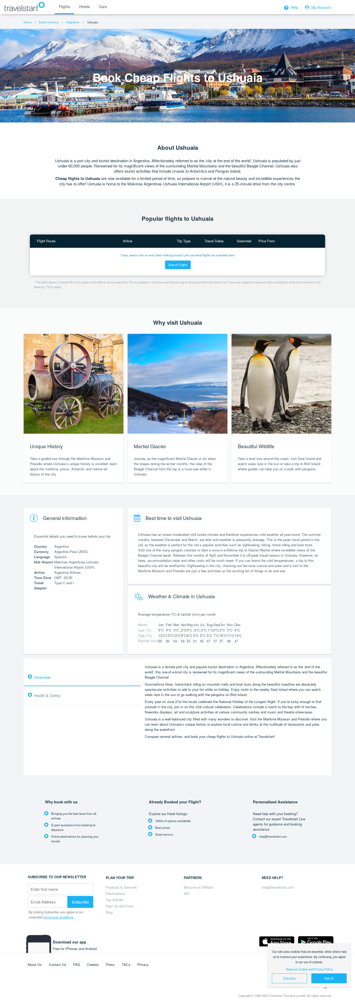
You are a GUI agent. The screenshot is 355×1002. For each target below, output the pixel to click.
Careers (93, 964)
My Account (320, 7)
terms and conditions (58, 917)
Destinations (115, 893)
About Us (35, 964)
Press (110, 964)
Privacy (143, 964)
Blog (109, 912)
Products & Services (121, 887)
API (186, 893)
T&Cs (126, 964)
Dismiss (289, 978)
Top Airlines (114, 899)
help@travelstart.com (278, 887)
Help (294, 7)
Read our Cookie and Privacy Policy (309, 969)
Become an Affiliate (198, 887)
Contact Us (57, 964)
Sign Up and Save (119, 905)
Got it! (329, 978)
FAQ (76, 964)
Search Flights (177, 265)
